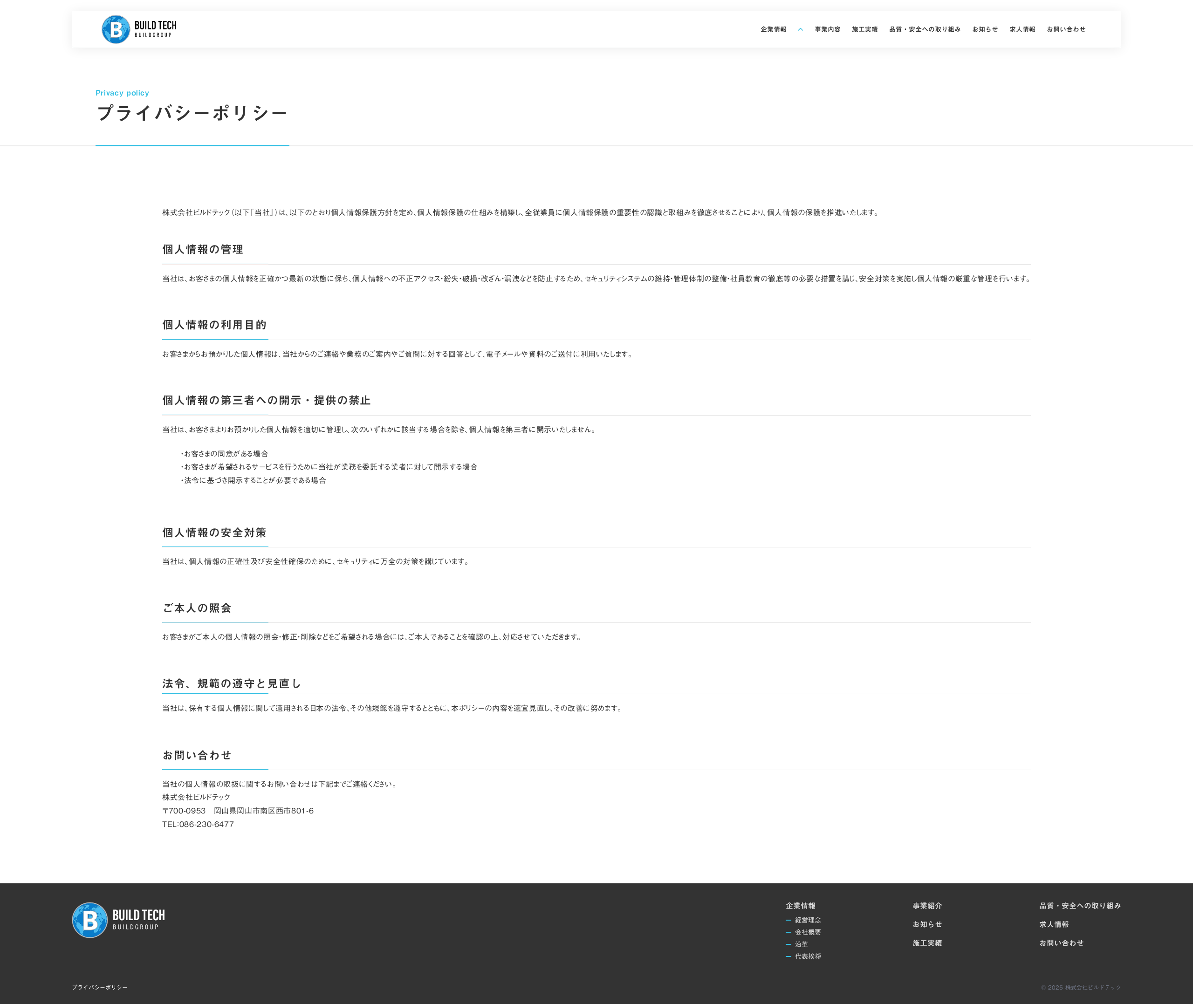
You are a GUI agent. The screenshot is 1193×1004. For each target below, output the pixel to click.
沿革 (801, 944)
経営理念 (808, 920)
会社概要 (808, 932)
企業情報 (801, 905)
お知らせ (927, 924)
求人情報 (1054, 924)
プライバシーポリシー (100, 987)
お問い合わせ (1061, 943)
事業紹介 (927, 905)
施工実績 (927, 943)
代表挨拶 (808, 956)
